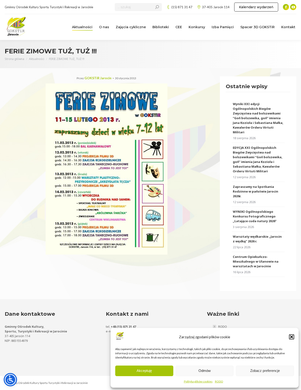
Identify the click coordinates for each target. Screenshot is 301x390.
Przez (94, 78)
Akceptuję (144, 371)
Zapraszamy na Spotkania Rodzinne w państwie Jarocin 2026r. (255, 191)
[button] (291, 337)
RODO (219, 381)
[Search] (157, 7)
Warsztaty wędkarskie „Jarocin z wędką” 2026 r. (257, 238)
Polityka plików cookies (198, 381)
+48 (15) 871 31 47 (123, 326)
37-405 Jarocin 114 (216, 7)
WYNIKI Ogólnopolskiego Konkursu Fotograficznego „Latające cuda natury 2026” (255, 216)
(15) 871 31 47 (181, 7)
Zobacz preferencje (265, 371)
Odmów (204, 371)
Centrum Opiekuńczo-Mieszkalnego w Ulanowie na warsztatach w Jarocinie (255, 261)
